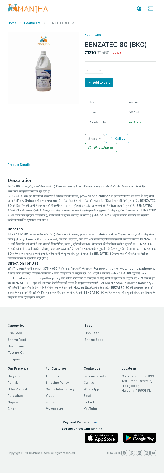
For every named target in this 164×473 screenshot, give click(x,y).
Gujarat (13, 402)
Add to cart (101, 82)
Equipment (15, 359)
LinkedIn (90, 402)
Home (12, 23)
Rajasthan (15, 395)
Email (88, 395)
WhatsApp (91, 389)
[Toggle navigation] (150, 8)
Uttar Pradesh (18, 389)
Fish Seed (92, 333)
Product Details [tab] (19, 164)
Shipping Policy (57, 382)
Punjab (13, 382)
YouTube (90, 408)
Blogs (50, 402)
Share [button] (92, 138)
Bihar (11, 408)
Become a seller (96, 376)
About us (52, 376)
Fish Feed (15, 333)
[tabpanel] (82, 239)
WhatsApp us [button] (103, 147)
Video (50, 395)
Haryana (14, 376)
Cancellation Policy (60, 389)
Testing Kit (16, 352)
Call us (89, 382)
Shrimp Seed (94, 339)
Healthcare (32, 23)
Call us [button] (119, 138)
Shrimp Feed (17, 339)
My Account (54, 408)
